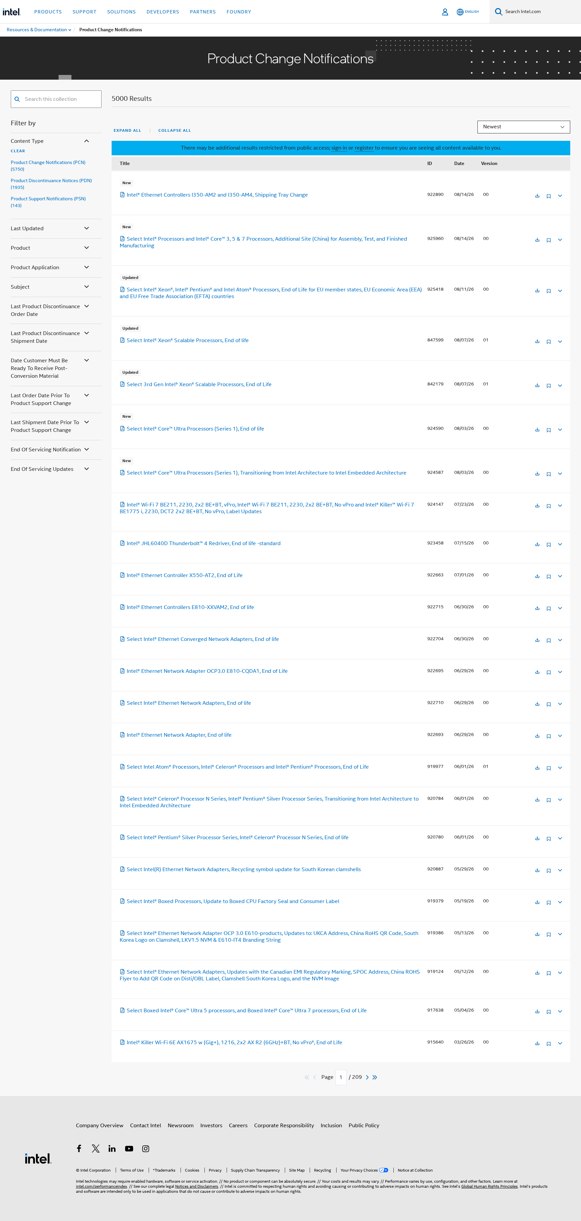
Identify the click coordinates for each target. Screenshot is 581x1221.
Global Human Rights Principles (489, 1186)
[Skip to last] (375, 1077)
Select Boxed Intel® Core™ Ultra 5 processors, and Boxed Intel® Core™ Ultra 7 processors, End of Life (247, 1010)
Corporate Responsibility (284, 1125)
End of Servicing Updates (42, 469)
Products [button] (48, 12)
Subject (20, 287)
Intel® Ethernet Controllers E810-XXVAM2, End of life (190, 607)
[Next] (368, 1077)
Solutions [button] (121, 12)
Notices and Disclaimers (196, 1186)
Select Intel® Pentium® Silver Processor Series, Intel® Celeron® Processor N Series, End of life (238, 837)
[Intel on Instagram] (145, 1150)
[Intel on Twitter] (96, 1150)
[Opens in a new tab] (537, 196)
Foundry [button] (239, 12)
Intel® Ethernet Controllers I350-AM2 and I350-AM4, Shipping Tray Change (217, 195)
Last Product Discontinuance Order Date (45, 310)
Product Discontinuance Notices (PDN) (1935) (51, 183)
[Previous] (315, 1077)
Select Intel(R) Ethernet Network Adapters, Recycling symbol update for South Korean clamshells (244, 869)
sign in (339, 148)
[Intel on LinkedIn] (112, 1150)
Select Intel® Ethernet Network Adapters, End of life (189, 703)
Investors (211, 1125)
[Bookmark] (548, 198)
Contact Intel (145, 1125)
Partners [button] (203, 12)
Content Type (27, 141)
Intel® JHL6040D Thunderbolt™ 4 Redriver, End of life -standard (204, 543)
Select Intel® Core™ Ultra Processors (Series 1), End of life (195, 428)
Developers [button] (163, 12)
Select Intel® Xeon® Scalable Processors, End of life (188, 340)
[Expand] (559, 194)
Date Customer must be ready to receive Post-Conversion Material (39, 368)
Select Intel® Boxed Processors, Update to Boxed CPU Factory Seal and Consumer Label (233, 901)
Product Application (35, 267)
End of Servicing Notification (46, 449)
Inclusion (331, 1125)
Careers (238, 1125)
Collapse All (174, 130)
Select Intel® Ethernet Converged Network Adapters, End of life (203, 639)
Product (20, 248)
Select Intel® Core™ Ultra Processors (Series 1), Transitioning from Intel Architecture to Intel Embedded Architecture (266, 473)
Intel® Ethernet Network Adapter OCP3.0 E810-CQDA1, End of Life (207, 671)
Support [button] (84, 12)
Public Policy (364, 1125)
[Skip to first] (307, 1077)
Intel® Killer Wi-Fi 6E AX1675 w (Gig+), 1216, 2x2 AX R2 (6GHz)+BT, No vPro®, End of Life (234, 1042)
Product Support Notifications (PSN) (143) (48, 202)
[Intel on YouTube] (129, 1150)
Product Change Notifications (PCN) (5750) (48, 165)
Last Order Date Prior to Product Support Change (41, 399)
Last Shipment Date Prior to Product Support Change (45, 426)
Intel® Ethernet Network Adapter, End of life (179, 735)
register (364, 148)
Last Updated (27, 228)
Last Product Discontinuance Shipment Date (45, 337)
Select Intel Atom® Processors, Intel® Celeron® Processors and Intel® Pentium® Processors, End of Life (248, 767)
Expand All (128, 130)
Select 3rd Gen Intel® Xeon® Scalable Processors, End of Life (199, 384)
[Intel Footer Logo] (38, 1158)
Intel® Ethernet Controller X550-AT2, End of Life (185, 575)
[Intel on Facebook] (79, 1150)
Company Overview (99, 1125)
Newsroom (181, 1125)
